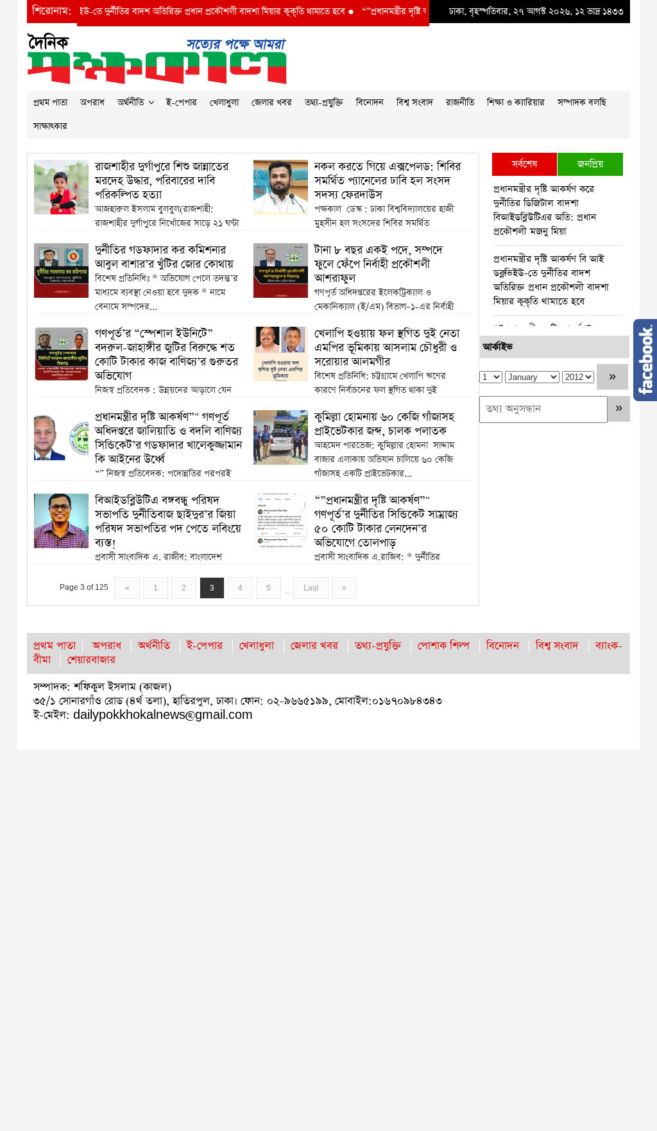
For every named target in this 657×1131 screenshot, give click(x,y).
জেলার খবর (272, 102)
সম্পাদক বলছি (582, 102)
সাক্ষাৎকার (50, 126)
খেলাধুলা (224, 102)
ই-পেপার (181, 102)
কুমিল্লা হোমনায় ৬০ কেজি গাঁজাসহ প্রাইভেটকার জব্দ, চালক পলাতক (384, 424)
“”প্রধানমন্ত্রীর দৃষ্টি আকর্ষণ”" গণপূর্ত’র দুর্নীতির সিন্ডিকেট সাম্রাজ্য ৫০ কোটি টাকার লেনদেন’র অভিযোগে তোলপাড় (386, 522)
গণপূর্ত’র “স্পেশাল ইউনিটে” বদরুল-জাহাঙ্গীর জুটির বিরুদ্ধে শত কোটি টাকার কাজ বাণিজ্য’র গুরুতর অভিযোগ (166, 355)
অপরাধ (92, 102)
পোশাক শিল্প (444, 646)
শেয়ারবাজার (91, 660)
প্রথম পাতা (50, 102)
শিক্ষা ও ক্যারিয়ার (516, 102)
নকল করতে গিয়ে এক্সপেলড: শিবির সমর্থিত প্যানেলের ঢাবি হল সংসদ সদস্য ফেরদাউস (387, 181)
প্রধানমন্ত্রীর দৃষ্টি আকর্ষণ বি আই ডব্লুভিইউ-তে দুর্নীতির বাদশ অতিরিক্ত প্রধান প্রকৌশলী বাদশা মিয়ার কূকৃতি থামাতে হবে (551, 280)
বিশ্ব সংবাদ (415, 102)
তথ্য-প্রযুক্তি (324, 102)
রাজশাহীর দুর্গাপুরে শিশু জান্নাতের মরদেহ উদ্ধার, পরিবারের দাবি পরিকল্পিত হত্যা (161, 181)
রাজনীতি (460, 102)
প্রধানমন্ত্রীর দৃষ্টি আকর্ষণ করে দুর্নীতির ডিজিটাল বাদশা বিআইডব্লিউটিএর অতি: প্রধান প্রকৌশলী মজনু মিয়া (544, 210)
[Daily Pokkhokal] (157, 57)
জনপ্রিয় (590, 164)
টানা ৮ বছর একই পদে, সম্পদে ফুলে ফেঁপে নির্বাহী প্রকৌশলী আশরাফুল (378, 264)
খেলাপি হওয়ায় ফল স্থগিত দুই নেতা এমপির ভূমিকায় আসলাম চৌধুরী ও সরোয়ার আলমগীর (386, 348)
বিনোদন (370, 102)
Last (310, 587)
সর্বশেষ (524, 164)
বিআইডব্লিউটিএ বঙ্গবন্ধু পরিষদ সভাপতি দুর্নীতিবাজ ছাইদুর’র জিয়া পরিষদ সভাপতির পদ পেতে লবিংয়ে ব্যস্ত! (168, 522)
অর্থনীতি (130, 102)
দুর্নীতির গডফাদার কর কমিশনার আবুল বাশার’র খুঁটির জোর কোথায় (164, 257)
